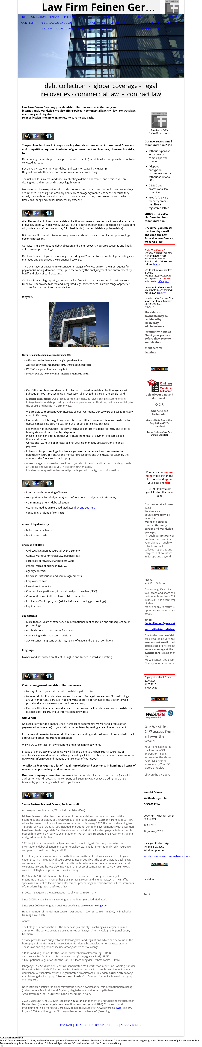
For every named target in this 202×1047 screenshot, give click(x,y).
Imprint (103, 28)
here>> (156, 264)
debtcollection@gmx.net (160, 623)
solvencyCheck (169, 22)
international (74, 17)
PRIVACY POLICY (130, 1025)
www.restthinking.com (94, 905)
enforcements (143, 22)
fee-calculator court (56, 22)
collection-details (135, 17)
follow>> (161, 292)
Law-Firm (110, 17)
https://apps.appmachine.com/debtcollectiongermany (167, 856)
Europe (94, 17)
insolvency (120, 22)
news (46, 28)
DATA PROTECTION (106, 1025)
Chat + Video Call (147, 28)
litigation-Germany (91, 22)
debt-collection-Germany (41, 17)
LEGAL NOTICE (84, 1025)
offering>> (163, 281)
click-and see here (84, 507)
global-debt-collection (74, 28)
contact (122, 28)
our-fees (27, 22)
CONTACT (66, 1025)
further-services (165, 17)
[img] (172, 7)
